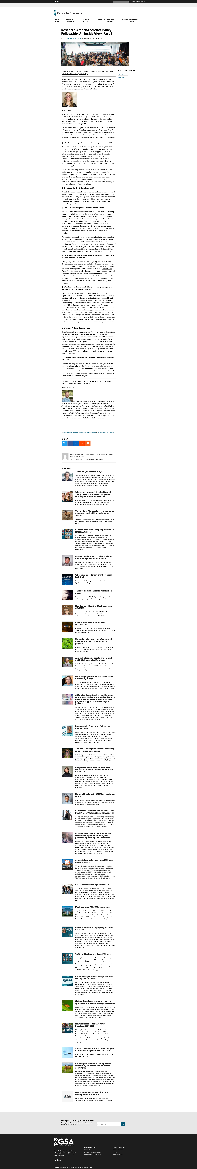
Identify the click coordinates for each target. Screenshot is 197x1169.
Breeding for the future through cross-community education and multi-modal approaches (93, 1065)
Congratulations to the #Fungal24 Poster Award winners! (94, 861)
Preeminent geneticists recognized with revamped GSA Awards (94, 977)
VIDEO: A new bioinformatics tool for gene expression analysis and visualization (94, 1049)
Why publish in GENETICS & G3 (92, 1154)
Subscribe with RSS (118, 1154)
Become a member (118, 1149)
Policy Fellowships (102, 432)
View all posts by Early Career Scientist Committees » (86, 459)
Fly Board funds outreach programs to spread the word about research (95, 1002)
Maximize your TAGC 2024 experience (92, 907)
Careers (125, 20)
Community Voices (133, 20)
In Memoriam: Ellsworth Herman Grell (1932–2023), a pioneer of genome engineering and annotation (93, 835)
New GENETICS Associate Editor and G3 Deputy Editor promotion (93, 1093)
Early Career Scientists (90, 432)
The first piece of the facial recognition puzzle (93, 591)
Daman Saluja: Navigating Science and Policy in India (93, 727)
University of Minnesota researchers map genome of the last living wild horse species (94, 513)
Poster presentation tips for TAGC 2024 (93, 884)
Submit (123, 1124)
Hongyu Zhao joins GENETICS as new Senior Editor (95, 795)
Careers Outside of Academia (76, 432)
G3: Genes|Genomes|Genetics (92, 1152)
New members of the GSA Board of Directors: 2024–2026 (91, 1024)
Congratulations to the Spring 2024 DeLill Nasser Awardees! (94, 530)
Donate (115, 1152)
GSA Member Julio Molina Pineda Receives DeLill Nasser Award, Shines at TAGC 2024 (94, 811)
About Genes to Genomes (91, 1157)
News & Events (56, 20)
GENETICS (87, 1149)
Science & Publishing (70, 20)
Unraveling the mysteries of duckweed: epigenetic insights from (93, 641)
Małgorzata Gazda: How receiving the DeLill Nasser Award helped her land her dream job (94, 769)
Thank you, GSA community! (88, 471)
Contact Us (116, 1157)
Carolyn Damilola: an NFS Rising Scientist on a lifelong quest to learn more (94, 557)
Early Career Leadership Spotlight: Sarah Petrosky (94, 928)
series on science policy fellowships (75, 73)
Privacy (90, 1167)
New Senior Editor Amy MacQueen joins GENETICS (93, 607)
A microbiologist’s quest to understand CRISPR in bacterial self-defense (93, 659)
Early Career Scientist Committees (72, 38)
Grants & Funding (110, 20)
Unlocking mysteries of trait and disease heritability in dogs (94, 677)
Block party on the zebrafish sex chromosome (90, 623)
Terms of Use (85, 1167)
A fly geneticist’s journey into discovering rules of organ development (94, 749)
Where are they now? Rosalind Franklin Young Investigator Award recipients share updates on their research (93, 494)
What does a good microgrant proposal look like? (93, 576)
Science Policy (110, 432)
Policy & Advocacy (86, 20)
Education (102, 20)
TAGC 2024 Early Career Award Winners (93, 954)
